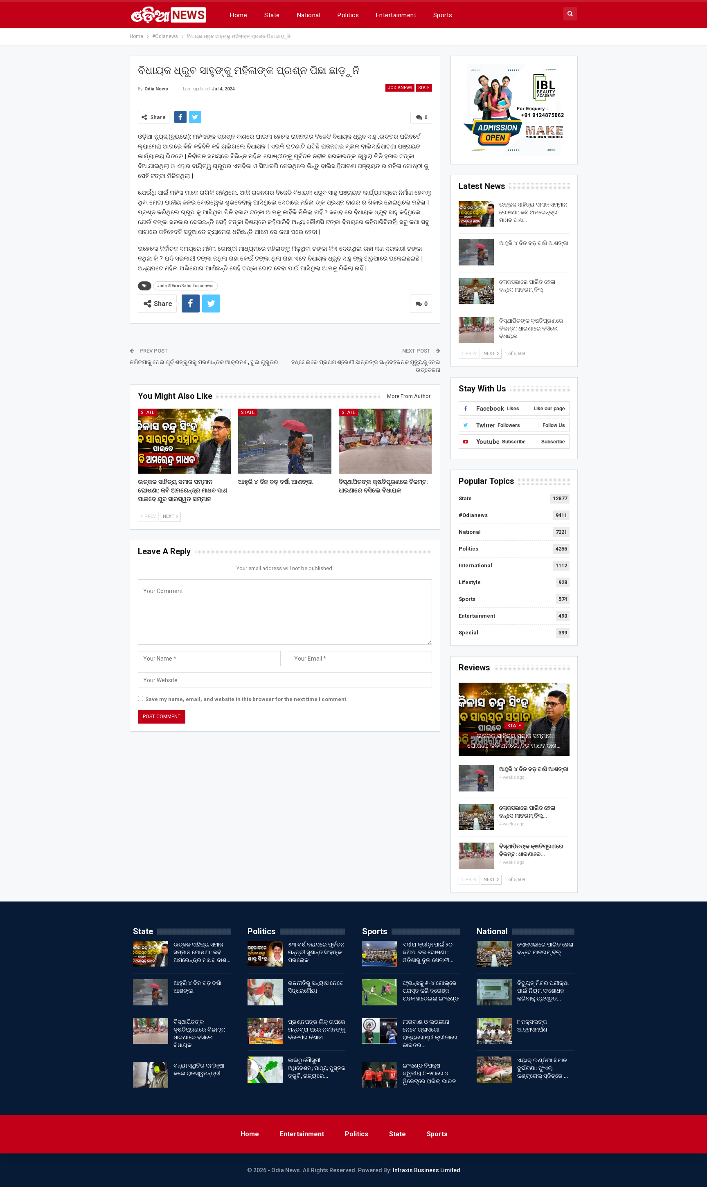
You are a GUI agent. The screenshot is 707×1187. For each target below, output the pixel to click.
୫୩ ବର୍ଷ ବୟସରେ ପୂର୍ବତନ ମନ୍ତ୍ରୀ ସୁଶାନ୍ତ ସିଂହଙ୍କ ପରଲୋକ (316, 952)
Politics (348, 15)
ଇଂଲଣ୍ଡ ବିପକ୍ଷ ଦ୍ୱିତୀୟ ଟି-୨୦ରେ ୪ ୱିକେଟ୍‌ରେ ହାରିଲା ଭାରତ (429, 1073)
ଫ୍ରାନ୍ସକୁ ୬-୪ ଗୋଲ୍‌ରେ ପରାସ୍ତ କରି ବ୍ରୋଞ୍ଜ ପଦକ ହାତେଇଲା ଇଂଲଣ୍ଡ (431, 991)
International (475, 565)
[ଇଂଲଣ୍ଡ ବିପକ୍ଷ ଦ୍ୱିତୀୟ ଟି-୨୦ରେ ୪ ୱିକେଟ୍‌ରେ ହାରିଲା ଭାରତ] (379, 1075)
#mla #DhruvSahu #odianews (185, 285)
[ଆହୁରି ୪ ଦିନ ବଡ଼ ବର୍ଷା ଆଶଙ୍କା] (284, 441)
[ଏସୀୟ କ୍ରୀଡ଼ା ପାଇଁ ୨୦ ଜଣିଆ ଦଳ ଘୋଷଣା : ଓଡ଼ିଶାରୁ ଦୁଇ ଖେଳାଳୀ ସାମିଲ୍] (379, 954)
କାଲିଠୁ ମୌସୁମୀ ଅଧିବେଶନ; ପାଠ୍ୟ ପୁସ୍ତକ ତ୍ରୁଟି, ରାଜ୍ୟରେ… (316, 1068)
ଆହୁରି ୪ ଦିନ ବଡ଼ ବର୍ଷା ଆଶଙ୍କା (533, 243)
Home (238, 15)
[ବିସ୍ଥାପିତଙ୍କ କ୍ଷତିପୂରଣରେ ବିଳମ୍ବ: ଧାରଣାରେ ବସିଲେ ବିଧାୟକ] (385, 441)
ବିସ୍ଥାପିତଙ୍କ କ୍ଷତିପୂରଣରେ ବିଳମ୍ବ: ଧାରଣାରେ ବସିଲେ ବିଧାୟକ (531, 328)
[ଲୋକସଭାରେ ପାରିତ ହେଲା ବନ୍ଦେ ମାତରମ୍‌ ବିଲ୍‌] (476, 291)
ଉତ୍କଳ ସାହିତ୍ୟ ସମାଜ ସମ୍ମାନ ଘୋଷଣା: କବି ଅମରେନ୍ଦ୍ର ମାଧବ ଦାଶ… (533, 212)
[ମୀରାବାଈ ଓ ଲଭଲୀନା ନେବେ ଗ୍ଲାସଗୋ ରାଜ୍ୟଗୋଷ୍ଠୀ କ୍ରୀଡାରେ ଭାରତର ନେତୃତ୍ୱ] (379, 1031)
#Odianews (400, 87)
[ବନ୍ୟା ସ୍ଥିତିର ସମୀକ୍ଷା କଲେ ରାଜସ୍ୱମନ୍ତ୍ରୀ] (150, 1075)
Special (468, 632)
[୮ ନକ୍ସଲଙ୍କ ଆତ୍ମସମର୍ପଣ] (494, 1031)
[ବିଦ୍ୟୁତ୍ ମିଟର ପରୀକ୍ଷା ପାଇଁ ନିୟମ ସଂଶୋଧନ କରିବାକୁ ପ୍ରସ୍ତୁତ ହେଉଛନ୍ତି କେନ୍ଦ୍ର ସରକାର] (494, 992)
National (309, 15)
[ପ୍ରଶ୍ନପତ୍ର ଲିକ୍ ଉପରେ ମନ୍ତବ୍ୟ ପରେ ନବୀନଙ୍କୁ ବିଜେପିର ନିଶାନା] (265, 1031)
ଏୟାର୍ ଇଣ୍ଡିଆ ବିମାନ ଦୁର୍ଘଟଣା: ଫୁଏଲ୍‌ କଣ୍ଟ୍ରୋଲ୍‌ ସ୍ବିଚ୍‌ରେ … (542, 1068)
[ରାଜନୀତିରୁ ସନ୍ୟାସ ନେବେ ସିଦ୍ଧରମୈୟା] (265, 992)
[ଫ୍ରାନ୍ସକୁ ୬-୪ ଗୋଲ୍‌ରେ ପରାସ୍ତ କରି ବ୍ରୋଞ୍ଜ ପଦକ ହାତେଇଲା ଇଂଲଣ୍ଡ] (379, 992)
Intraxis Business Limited (426, 1170)
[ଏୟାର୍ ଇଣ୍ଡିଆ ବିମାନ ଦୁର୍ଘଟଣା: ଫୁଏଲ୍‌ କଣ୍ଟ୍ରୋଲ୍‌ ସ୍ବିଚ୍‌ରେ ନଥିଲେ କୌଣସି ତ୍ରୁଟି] (494, 1070)
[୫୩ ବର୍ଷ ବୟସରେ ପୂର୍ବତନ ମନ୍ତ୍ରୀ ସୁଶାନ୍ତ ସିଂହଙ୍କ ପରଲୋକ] (265, 954)
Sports (443, 15)
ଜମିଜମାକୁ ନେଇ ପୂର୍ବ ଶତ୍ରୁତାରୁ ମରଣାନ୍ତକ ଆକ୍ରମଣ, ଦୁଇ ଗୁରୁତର (204, 362)
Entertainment (396, 15)
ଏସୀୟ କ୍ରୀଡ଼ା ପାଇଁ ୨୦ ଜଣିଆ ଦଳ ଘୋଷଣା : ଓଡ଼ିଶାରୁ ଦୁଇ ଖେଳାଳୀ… (428, 952)
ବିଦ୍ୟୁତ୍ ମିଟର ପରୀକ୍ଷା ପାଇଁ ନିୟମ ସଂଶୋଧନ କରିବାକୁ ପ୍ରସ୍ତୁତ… (543, 991)
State (271, 15)
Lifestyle (470, 582)
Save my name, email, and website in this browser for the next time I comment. (246, 699)
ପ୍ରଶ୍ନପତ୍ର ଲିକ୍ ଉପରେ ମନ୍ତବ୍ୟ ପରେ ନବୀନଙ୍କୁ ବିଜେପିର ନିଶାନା (316, 1029)
